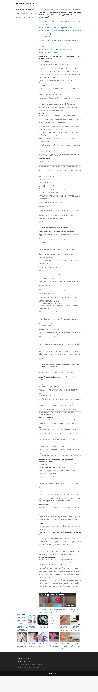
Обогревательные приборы (70, 611)
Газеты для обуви (71, 609)
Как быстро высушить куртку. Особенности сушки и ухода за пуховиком (56, 27)
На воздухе (44, 22)
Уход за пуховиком (48, 609)
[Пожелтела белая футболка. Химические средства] (33, 624)
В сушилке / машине (46, 25)
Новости (75, 3)
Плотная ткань (60, 611)
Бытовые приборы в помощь (48, 51)
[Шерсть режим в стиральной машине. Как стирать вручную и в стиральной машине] (22, 642)
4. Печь (43, 37)
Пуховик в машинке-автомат (59, 609)
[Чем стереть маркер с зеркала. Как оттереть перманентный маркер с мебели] (65, 642)
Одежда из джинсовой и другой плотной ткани (52, 42)
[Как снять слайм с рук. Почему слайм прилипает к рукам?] (54, 642)
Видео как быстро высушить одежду (48, 52)
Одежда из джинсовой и (50, 611)
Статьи (80, 3)
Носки (43, 43)
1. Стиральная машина (47, 33)
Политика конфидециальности (25, 662)
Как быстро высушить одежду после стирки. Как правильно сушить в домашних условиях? (61, 21)
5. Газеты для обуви (46, 39)
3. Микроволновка (46, 36)
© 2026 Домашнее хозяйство (24, 658)
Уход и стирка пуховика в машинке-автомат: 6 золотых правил (56, 28)
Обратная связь (21, 665)
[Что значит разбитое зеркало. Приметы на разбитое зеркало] (43, 624)
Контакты (20, 661)
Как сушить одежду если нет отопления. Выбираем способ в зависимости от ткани (59, 40)
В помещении (45, 24)
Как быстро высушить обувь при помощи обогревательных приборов (56, 49)
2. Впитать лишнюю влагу (47, 34)
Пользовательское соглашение (30, 661)
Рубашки (44, 48)
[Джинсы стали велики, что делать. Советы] (54, 618)
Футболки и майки (46, 45)
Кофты (43, 46)
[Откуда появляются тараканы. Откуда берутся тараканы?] (75, 642)
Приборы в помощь (48, 612)
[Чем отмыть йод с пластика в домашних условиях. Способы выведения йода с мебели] (75, 624)
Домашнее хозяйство (25, 3)
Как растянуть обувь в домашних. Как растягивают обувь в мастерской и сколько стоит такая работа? (26, 13)
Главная (69, 3)
